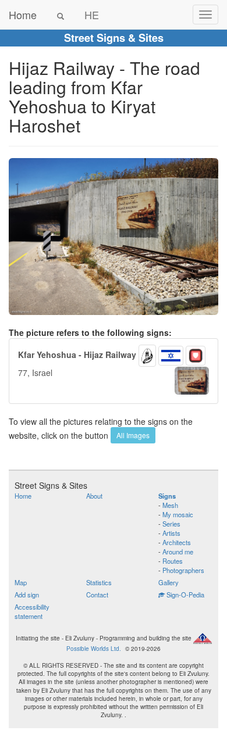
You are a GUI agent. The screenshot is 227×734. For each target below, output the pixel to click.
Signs (167, 495)
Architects (176, 542)
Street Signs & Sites (114, 37)
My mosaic (177, 514)
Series (171, 523)
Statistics (99, 582)
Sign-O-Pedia (184, 594)
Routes (172, 560)
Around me (177, 551)
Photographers (183, 570)
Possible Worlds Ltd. (93, 649)
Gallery (168, 582)
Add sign (27, 594)
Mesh (170, 505)
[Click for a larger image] (113, 236)
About (94, 495)
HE (91, 14)
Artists (171, 533)
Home (23, 14)
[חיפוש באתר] (60, 14)
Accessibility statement (32, 611)
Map (21, 582)
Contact (97, 594)
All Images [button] (133, 435)
